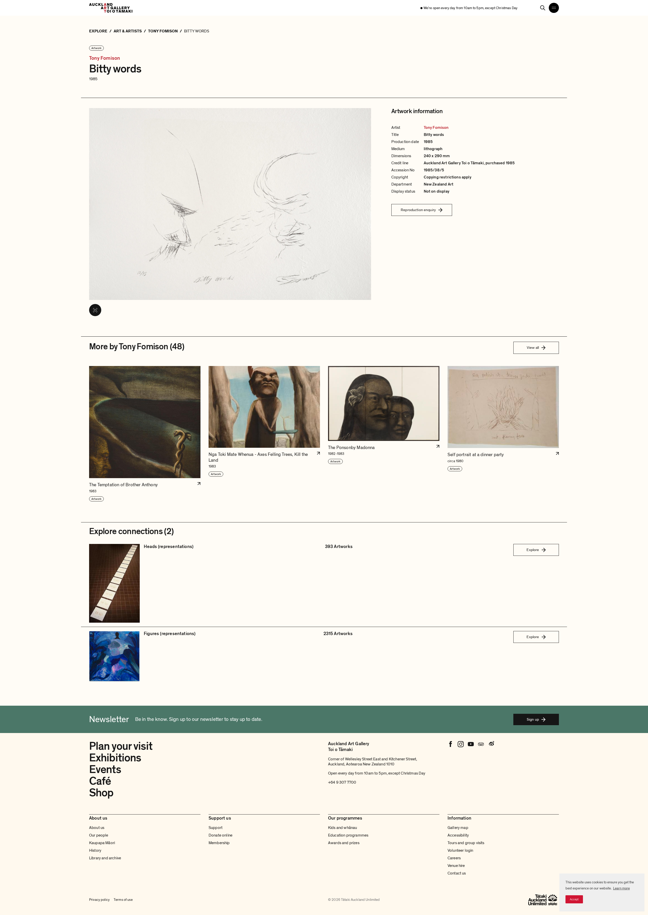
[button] (144, 434)
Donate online (220, 835)
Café (100, 781)
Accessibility (458, 835)
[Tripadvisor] (481, 744)
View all (533, 347)
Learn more (621, 888)
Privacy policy (99, 900)
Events (105, 769)
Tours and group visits (466, 843)
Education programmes (348, 835)
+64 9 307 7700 (342, 782)
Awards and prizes (343, 843)
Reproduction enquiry (418, 209)
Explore (532, 549)
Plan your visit (120, 746)
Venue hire (456, 865)
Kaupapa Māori (102, 843)
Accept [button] (574, 899)
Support (215, 827)
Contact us (457, 873)
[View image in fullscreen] (95, 310)
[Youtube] (471, 744)
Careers (454, 858)
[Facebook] (451, 744)
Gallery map (458, 827)
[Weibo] (491, 744)
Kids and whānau (342, 827)
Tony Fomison (104, 58)
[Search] (543, 8)
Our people (98, 835)
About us (96, 827)
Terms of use (123, 900)
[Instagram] (461, 744)
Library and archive (105, 858)
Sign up (533, 719)
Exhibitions (115, 757)
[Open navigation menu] (554, 8)
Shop (101, 792)
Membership (219, 843)
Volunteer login (460, 850)
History (95, 850)
